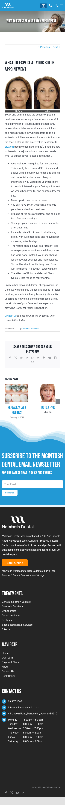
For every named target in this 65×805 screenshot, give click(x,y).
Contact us (11, 315)
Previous (45, 47)
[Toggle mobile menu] (61, 5)
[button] (7, 401)
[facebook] (6, 792)
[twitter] (11, 792)
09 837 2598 (15, 701)
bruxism (9, 146)
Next (55, 47)
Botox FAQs (48, 407)
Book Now (43, 5)
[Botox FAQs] (48, 385)
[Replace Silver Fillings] (17, 385)
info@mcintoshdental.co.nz (23, 707)
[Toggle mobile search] (56, 5)
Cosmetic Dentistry (29, 328)
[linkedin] (23, 792)
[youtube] (17, 792)
